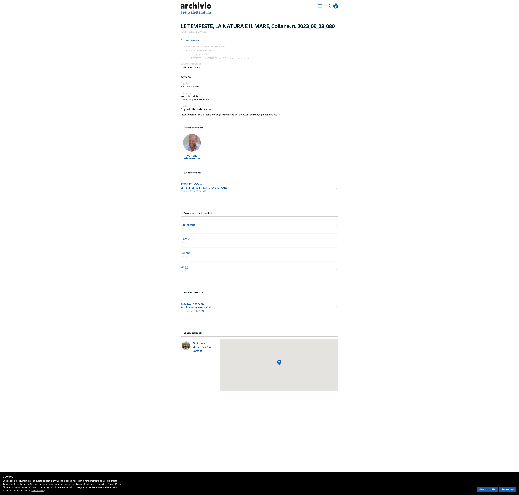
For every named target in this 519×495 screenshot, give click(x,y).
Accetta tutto (508, 489)
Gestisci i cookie (487, 489)
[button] (279, 362)
